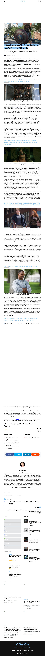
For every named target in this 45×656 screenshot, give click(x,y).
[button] (4, 1)
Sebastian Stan (34, 130)
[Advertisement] (22, 13)
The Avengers (23, 301)
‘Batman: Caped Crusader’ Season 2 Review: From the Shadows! (35, 531)
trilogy (23, 62)
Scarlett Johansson (24, 73)
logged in (11, 495)
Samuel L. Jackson (34, 245)
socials (17, 419)
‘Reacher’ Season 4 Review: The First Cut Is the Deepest (35, 522)
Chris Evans (25, 64)
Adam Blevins (22, 470)
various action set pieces (15, 107)
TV (29, 519)
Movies (6, 41)
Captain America (28, 169)
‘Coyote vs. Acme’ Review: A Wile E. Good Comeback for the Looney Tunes (35, 541)
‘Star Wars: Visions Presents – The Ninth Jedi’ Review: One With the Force (35, 558)
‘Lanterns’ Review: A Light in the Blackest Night (34, 550)
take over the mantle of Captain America (22, 302)
